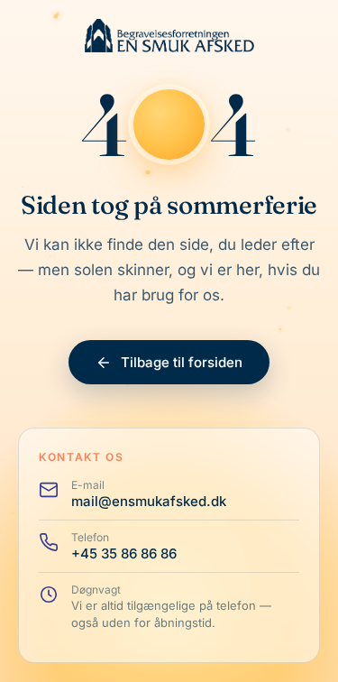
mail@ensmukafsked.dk (148, 501)
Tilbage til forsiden (181, 362)
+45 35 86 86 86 (124, 553)
